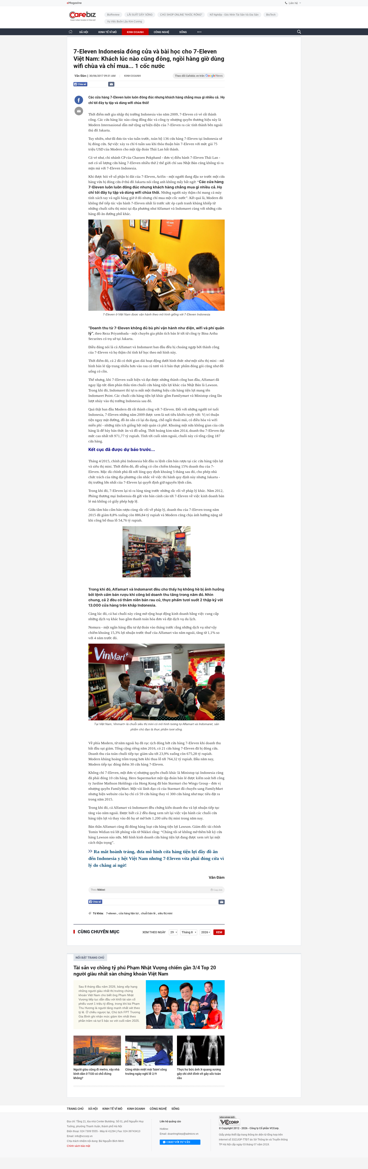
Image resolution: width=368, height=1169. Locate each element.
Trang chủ (75, 1108)
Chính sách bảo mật (78, 1145)
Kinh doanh (132, 75)
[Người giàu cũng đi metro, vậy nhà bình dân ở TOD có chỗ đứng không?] (97, 1050)
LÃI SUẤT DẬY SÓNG (139, 14)
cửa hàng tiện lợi (129, 913)
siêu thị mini (165, 913)
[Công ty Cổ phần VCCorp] (229, 1121)
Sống (175, 1108)
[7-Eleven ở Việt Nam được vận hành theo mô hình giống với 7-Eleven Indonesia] (156, 265)
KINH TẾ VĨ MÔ (107, 32)
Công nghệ (158, 1108)
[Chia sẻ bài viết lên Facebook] (79, 100)
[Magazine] (74, 3)
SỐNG (183, 32)
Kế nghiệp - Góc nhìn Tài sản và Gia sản (234, 14)
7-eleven (111, 913)
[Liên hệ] (111, 84)
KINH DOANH (135, 32)
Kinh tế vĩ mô (112, 1108)
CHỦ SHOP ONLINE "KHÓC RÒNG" (181, 14)
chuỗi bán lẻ (148, 913)
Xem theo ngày (154, 932)
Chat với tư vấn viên (178, 1143)
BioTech (271, 14)
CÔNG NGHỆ (161, 32)
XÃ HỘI (83, 32)
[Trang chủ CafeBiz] (70, 31)
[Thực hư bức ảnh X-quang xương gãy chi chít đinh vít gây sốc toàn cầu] (200, 1050)
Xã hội (93, 1108)
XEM (219, 932)
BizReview (113, 14)
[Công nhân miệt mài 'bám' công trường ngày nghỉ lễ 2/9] (149, 1050)
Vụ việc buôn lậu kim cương (124, 21)
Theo (156, 889)
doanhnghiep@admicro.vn (183, 1133)
